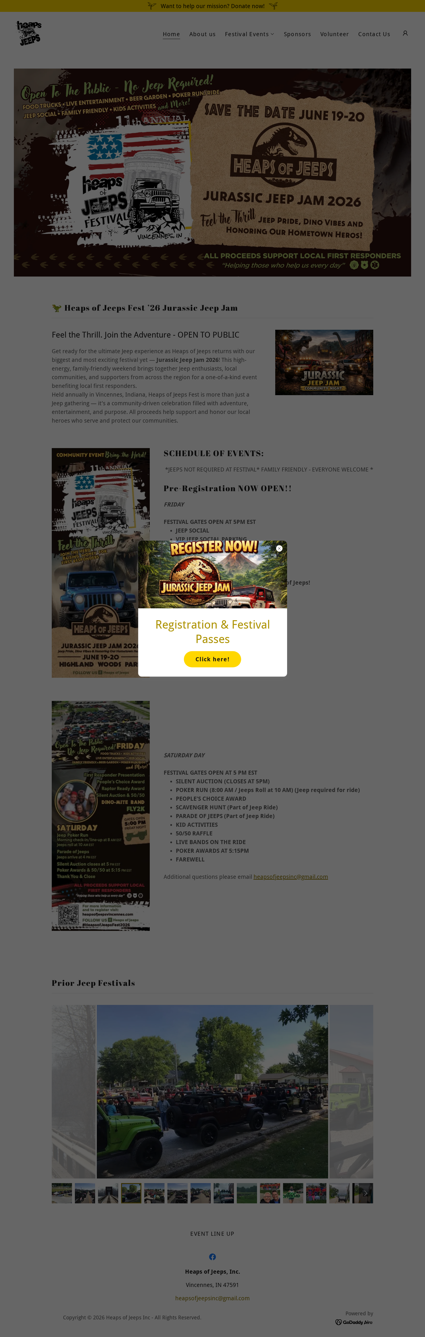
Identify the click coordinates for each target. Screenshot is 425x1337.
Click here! (212, 659)
